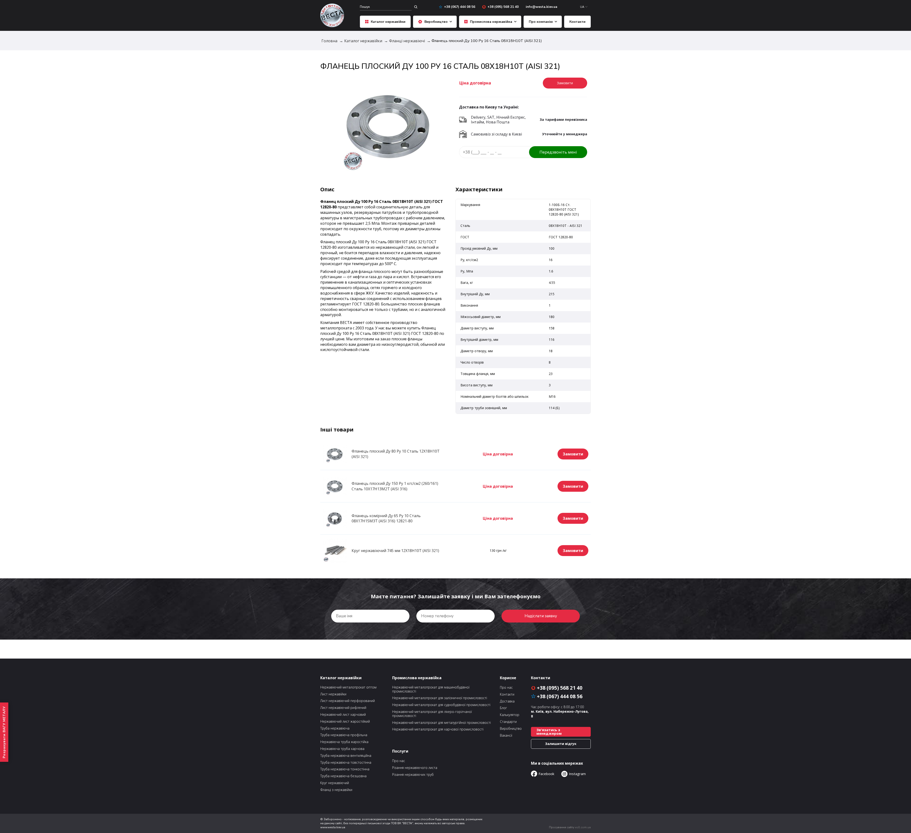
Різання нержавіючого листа (414, 768)
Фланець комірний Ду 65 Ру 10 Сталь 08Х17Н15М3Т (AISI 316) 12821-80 (386, 518)
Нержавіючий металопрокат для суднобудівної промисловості (441, 705)
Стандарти (508, 722)
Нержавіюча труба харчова (342, 749)
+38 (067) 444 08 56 (459, 7)
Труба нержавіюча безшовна (343, 776)
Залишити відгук (560, 743)
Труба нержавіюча (334, 728)
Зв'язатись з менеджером (549, 731)
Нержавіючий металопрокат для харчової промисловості (437, 729)
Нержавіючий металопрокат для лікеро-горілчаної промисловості (432, 714)
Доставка (507, 701)
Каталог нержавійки (388, 22)
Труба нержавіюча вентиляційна (345, 756)
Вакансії (506, 736)
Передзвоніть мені (558, 152)
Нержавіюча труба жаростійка (344, 742)
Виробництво (436, 22)
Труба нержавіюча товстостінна (345, 763)
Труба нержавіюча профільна (343, 735)
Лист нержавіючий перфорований (347, 701)
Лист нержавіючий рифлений (343, 708)
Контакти (577, 22)
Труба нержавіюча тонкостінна (344, 769)
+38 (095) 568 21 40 (503, 7)
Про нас (398, 761)
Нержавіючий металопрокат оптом (348, 687)
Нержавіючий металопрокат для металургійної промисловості (441, 723)
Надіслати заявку (541, 616)
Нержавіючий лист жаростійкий (345, 722)
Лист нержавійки (333, 694)
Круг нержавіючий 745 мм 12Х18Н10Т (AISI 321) (395, 550)
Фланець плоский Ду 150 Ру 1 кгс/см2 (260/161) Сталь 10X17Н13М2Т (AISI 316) (395, 486)
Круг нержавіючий (334, 783)
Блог (503, 708)
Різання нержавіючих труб (413, 775)
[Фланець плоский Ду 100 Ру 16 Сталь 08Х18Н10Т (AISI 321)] (388, 125)
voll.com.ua (583, 827)
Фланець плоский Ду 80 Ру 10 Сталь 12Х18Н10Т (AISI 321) (396, 454)
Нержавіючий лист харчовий (343, 715)
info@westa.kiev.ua (541, 7)
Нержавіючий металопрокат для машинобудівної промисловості (430, 689)
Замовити (573, 454)
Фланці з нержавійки (336, 790)
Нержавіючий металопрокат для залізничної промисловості (439, 698)
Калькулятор (509, 715)
